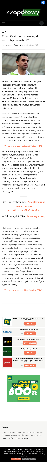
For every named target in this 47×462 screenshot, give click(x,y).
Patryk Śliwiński (8, 438)
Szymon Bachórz (22, 438)
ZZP (4, 32)
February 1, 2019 (36, 216)
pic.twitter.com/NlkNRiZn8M (23, 210)
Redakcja (17, 45)
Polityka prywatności (29, 459)
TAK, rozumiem (16, 459)
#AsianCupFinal (35, 202)
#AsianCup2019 (23, 206)
